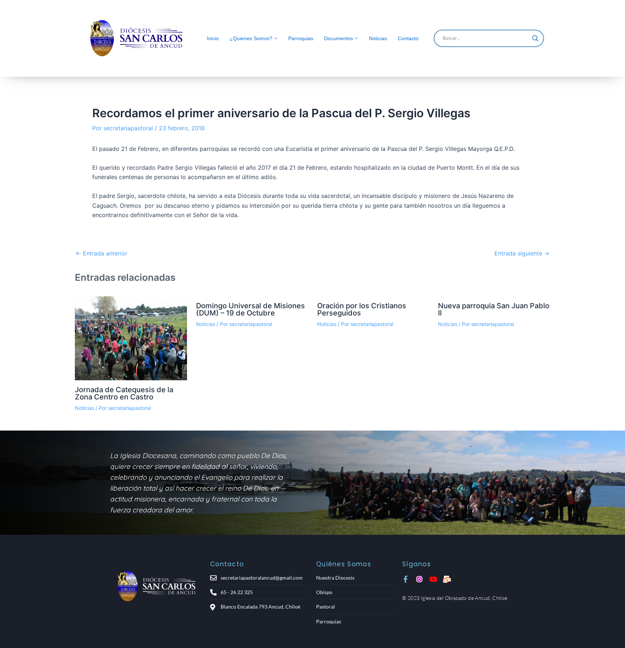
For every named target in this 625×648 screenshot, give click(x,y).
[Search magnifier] (535, 38)
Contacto (408, 38)
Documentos (338, 38)
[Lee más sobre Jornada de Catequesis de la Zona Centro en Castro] (131, 338)
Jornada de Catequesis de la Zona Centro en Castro (124, 393)
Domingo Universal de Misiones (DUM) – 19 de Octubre (250, 309)
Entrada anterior (101, 253)
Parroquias (300, 38)
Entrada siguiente (521, 253)
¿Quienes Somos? (251, 38)
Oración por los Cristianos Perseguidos (361, 309)
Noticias (378, 38)
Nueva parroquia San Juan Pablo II (493, 309)
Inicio (213, 38)
